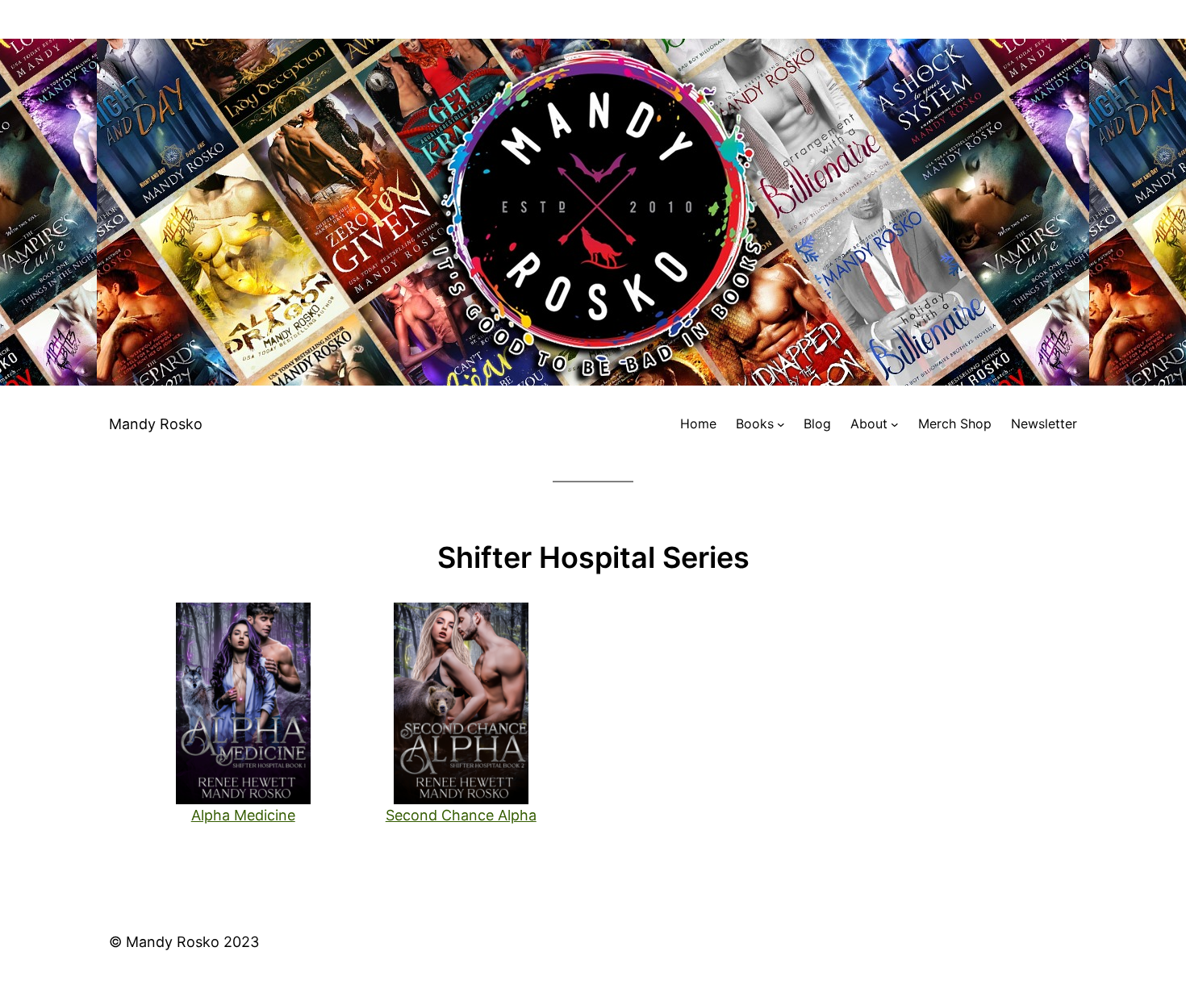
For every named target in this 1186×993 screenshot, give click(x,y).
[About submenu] (895, 424)
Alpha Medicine (243, 815)
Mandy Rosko (156, 423)
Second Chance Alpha (461, 815)
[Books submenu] (781, 424)
